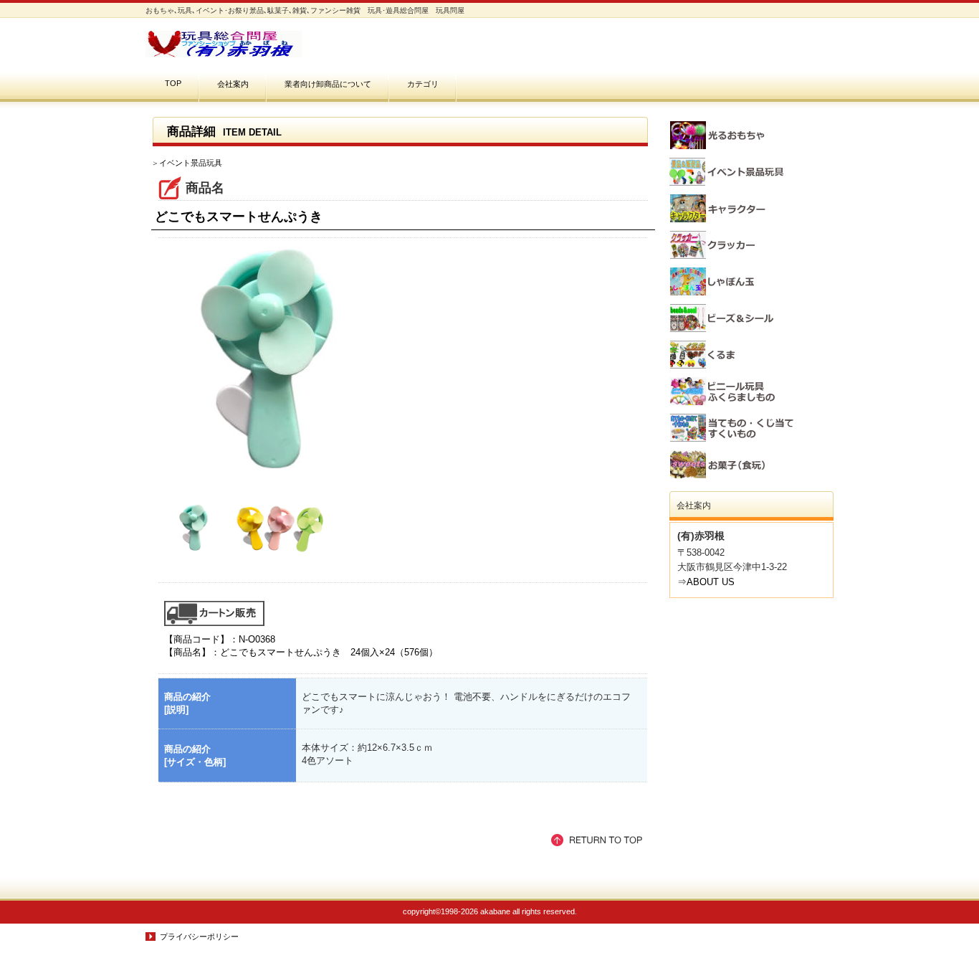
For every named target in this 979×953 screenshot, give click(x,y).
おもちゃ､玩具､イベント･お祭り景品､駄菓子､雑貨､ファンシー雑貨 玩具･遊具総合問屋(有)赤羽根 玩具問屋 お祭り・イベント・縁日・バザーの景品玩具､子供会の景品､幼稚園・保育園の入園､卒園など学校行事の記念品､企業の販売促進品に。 (288, 44)
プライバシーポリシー (199, 936)
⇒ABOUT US (706, 582)
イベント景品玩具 (190, 162)
